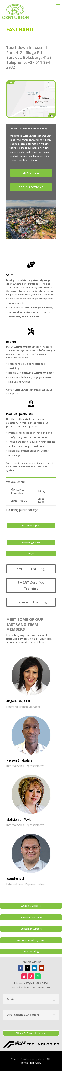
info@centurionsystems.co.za (31, 987)
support (14, 393)
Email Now (31, 172)
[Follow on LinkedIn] (34, 968)
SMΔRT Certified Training (31, 585)
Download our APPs (31, 917)
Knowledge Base (31, 542)
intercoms (14, 316)
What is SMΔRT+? (31, 905)
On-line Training (31, 568)
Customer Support (31, 525)
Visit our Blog (31, 951)
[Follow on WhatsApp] (38, 976)
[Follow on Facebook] (20, 968)
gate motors (44, 307)
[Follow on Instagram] (24, 976)
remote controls (42, 312)
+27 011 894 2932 (28, 65)
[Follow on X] (27, 968)
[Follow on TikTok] (31, 976)
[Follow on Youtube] (41, 968)
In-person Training (31, 602)
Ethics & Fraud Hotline (29, 1033)
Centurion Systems (33, 1059)
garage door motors (20, 312)
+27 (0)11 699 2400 (36, 983)
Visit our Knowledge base (31, 940)
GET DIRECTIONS (31, 187)
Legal (31, 553)
